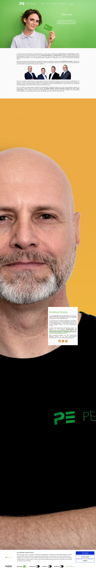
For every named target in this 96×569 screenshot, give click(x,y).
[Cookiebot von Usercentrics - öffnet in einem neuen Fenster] (8, 566)
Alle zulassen (85, 553)
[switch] (38, 566)
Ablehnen (85, 560)
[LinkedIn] (59, 341)
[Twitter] (63, 341)
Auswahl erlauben (85, 556)
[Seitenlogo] (27, 3)
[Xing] (66, 341)
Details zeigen (69, 566)
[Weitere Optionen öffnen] (76, 3)
